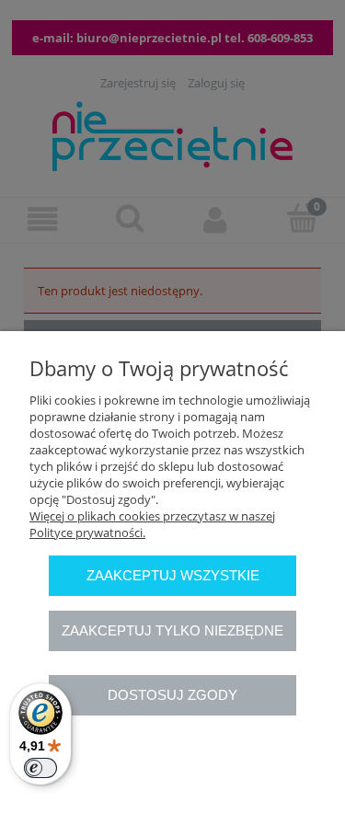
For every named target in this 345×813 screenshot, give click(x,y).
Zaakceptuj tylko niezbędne (172, 630)
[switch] (40, 768)
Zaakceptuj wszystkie (172, 575)
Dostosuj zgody (172, 695)
